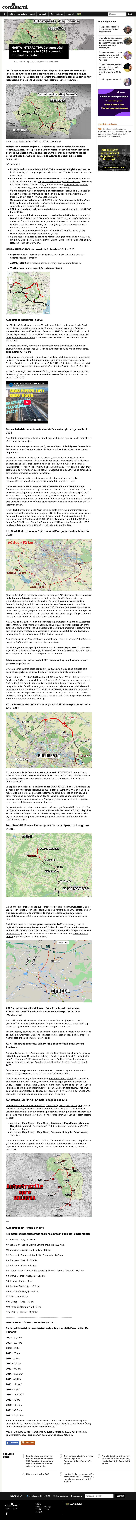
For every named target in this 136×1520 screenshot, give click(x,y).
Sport (32, 14)
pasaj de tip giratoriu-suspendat (62, 360)
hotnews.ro (70, 80)
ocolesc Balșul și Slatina (76, 184)
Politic (12, 14)
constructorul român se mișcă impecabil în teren (57, 807)
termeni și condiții (43, 1507)
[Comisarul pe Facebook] (6, 1514)
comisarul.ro (20, 61)
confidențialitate (42, 1509)
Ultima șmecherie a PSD (110, 79)
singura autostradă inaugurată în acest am (59, 181)
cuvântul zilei (75, 1504)
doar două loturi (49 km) (61, 1078)
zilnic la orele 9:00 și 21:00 (39, 1496)
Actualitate (22, 14)
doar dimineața (61, 1496)
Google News (114, 136)
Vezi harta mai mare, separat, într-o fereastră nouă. (36, 268)
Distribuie (14, 1443)
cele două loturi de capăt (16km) (54, 1081)
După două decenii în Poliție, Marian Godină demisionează (109, 29)
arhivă (38, 1504)
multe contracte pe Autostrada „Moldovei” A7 (51, 810)
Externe (59, 14)
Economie (42, 14)
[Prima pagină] (4, 14)
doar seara (77, 1496)
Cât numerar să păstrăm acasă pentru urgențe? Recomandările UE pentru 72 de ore (110, 56)
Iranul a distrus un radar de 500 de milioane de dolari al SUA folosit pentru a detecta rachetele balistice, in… (111, 43)
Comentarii (29, 1443)
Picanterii (70, 14)
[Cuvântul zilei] (77, 13)
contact (38, 1512)
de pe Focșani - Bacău (79, 1085)
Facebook (102, 131)
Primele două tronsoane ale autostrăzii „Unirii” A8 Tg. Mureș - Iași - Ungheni (44, 1105)
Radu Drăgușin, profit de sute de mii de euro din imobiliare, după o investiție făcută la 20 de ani (111, 69)
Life (51, 14)
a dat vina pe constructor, (44, 478)
